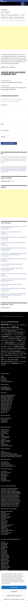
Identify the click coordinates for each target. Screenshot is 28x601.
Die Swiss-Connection (5, 401)
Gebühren (11, 337)
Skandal (9, 352)
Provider (5, 348)
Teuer (2, 357)
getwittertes (13, 169)
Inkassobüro (11, 340)
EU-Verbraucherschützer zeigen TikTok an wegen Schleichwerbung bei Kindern (12, 269)
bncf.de (2, 376)
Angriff (15, 324)
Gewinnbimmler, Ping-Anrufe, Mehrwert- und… (10, 497)
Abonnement (13, 322)
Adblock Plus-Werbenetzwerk (7, 511)
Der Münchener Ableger (6, 399)
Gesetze (24, 337)
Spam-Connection (4, 407)
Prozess (10, 348)
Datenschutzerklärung (15, 599)
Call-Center (12, 329)
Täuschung (10, 357)
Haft (25, 338)
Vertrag (20, 361)
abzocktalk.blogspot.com (6, 388)
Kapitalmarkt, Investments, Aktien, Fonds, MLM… (11, 500)
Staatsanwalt (11, 353)
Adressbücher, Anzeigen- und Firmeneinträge (10, 491)
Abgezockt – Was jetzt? (5, 440)
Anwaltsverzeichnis (5, 431)
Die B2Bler (3, 548)
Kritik (23, 343)
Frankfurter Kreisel (5, 405)
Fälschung (21, 334)
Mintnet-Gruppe (4, 522)
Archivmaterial (6, 169)
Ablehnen (14, 591)
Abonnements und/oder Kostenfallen (8, 489)
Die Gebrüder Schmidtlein (6, 396)
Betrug (15, 327)
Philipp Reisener (4, 564)
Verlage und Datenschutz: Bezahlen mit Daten (11, 284)
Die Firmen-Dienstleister (6, 472)
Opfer (13, 346)
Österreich (21, 363)
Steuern (17, 353)
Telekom (21, 355)
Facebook (8, 334)
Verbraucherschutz (13, 359)
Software (23, 352)
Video (24, 361)
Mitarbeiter (4, 346)
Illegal (6, 340)
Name (2, 124)
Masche (16, 344)
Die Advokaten (4, 471)
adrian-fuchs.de (4, 380)
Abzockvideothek (4, 444)
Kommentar (4, 105)
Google (17, 338)
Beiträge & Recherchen (5, 441)
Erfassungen (11, 166)
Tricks (6, 357)
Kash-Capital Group (5, 518)
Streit (25, 353)
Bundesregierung (5, 329)
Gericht (18, 337)
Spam (2, 353)
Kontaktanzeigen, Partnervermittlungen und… (10, 502)
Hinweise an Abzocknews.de (6, 445)
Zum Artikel (12, 67)
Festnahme (16, 334)
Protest (2, 348)
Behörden (9, 327)
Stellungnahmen (4, 422)
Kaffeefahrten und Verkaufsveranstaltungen (10, 499)
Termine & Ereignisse (5, 437)
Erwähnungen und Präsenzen (12, 168)
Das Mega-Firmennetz (5, 400)
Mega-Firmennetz (4, 562)
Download (18, 331)
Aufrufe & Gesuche (4, 419)
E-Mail (9, 333)
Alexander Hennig (4, 543)
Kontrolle (2, 343)
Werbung (15, 363)
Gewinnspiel (11, 338)
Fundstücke (3, 439)
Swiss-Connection (4, 570)
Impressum (22, 599)
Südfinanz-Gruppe (4, 528)
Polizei (22, 346)
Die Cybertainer (4, 409)
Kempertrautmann (6, 74)
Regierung (2, 350)
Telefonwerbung (16, 355)
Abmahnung (4, 72)
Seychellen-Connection (5, 567)
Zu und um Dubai (4, 534)
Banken (3, 327)
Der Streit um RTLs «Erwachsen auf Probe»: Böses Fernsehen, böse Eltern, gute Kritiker (14, 87)
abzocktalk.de (4, 379)
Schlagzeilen (7, 170)
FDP (12, 334)
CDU (16, 329)
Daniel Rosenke (4, 546)
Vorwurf (3, 363)
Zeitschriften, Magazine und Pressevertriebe (10, 506)
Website (3, 136)
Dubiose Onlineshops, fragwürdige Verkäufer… (10, 496)
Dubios (5, 333)
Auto (26, 324)
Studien (2, 355)
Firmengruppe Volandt (5, 514)
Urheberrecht (16, 357)
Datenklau (3, 331)
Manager (5, 344)
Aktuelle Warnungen (5, 436)
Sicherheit (3, 352)
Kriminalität (18, 343)
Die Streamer (3, 478)
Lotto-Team (3, 519)
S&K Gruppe (3, 523)
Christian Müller (4, 544)
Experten (3, 334)
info (14, 395)
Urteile (23, 357)
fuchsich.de (3, 377)
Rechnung (15, 348)
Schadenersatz (11, 350)
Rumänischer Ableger (5, 403)
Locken (2, 344)
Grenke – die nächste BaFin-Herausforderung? (11, 264)
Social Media (16, 352)
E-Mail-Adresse (5, 130)
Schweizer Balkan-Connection (7, 524)
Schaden (6, 350)
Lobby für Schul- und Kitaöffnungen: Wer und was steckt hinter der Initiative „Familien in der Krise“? (14, 254)
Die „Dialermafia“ (4, 408)
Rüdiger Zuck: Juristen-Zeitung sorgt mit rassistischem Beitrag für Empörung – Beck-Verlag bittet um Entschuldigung (13, 295)
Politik (16, 346)
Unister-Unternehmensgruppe (7, 395)
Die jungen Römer (4, 554)
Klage (14, 74)
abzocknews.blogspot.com (6, 389)
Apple (18, 324)
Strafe (21, 353)
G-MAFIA (5, 337)
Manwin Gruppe (4, 520)
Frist (17, 72)
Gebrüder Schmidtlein (5, 556)
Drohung (12, 72)
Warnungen (20, 166)
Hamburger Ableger (5, 404)
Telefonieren (8, 355)
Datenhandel (20, 329)
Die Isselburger (4, 552)
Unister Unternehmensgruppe (7, 530)
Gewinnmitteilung (4, 338)
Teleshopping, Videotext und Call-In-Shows (9, 504)
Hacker (22, 338)
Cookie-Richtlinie (6, 599)
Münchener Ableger (5, 563)
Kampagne (22, 72)
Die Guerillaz (3, 512)
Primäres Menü (26, 4)
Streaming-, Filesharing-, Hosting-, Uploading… (10, 503)
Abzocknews (4, 9)
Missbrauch (22, 344)
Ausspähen (22, 324)
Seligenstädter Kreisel (5, 526)
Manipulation (11, 344)
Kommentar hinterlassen (20, 20)
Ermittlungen (19, 333)
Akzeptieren (14, 587)
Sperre (5, 353)
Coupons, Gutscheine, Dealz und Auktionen (10, 495)
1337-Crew (3, 411)
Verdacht (15, 361)
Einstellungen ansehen (14, 595)
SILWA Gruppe (4, 527)
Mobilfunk (9, 346)
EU (24, 333)
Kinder (16, 340)
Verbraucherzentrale (7, 361)
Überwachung (3, 364)
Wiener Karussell (4, 531)
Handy (2, 340)
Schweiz (19, 350)
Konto (23, 340)
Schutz (16, 350)
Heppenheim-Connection (6, 516)
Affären (11, 324)
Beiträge (3, 168)
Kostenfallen (10, 343)
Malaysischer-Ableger (5, 560)
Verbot (6, 359)
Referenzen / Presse (5, 433)
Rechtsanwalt (22, 348)
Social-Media (23, 169)
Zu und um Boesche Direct (6, 533)
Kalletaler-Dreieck (4, 559)
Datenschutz (11, 331)
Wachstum (9, 363)
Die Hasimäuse (4, 551)
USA (2, 359)
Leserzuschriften (4, 420)
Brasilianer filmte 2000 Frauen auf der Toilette (11, 81)
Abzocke (5, 324)
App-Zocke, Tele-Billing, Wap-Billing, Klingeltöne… (11, 492)
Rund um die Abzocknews (6, 418)
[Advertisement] (14, 37)
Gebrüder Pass (4, 515)
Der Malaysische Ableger (6, 397)
